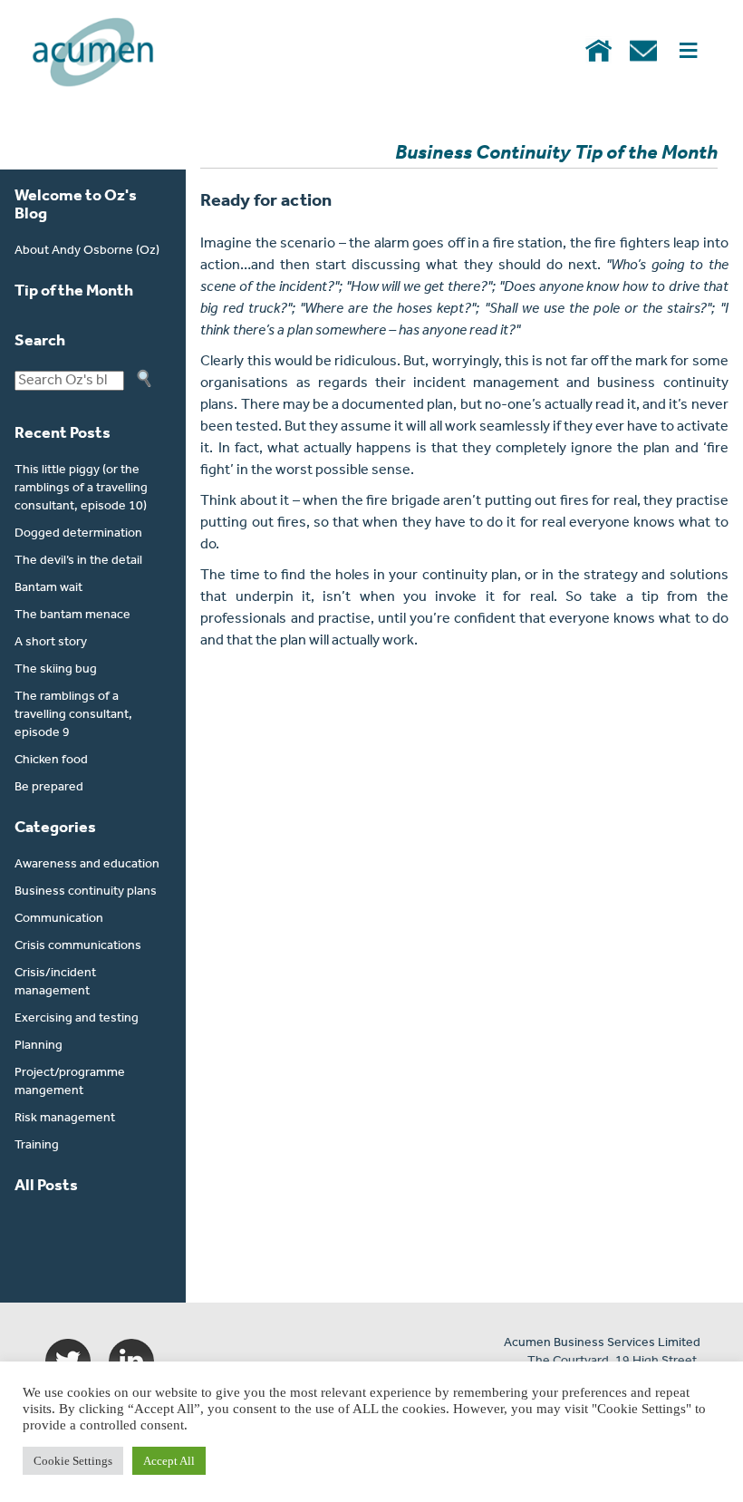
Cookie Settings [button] (73, 1461)
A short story (50, 642)
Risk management (64, 1118)
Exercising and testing (76, 1018)
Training (36, 1145)
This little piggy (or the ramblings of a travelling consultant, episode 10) (81, 488)
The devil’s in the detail (78, 560)
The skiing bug (55, 669)
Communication (58, 918)
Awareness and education (86, 864)
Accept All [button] (169, 1461)
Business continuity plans (85, 891)
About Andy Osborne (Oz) (86, 250)
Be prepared (48, 787)
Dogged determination (78, 533)
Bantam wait (48, 588)
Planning (38, 1045)
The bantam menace (72, 615)
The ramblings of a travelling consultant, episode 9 (73, 715)
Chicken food (51, 760)
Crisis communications (77, 946)
